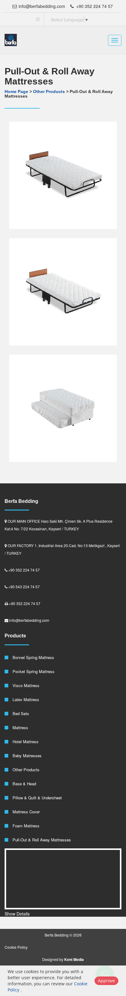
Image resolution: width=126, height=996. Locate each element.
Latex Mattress (25, 699)
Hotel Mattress (25, 741)
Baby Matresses (26, 755)
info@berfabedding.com (41, 6)
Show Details (17, 914)
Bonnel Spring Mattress (32, 657)
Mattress (19, 727)
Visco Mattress (25, 685)
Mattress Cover (25, 812)
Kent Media (74, 959)
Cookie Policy (16, 947)
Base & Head (23, 783)
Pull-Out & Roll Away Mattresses (41, 840)
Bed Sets (20, 713)
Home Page (16, 91)
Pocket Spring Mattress (32, 671)
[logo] (10, 40)
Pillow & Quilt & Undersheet (36, 798)
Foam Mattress (25, 826)
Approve (106, 980)
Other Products (49, 91)
